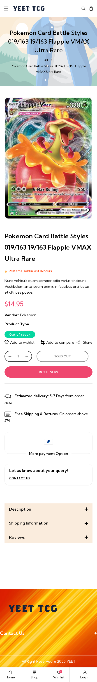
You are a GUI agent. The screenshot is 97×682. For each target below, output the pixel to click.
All (46, 60)
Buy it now (48, 372)
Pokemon (28, 315)
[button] (6, 8)
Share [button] (87, 342)
